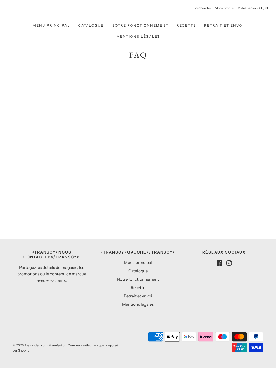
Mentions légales (138, 36)
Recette (186, 25)
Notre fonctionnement (140, 25)
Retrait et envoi (224, 25)
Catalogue (91, 25)
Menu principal (51, 25)
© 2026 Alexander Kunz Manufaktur (39, 345)
